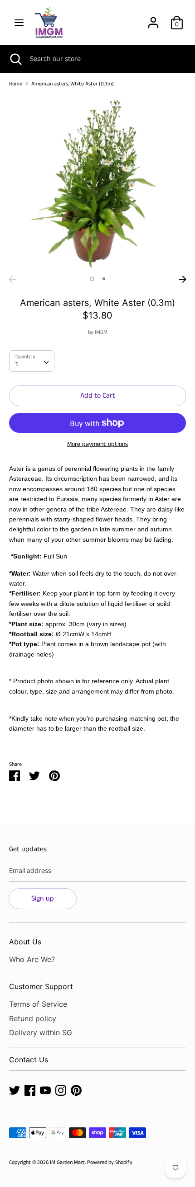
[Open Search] (15, 59)
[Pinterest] (76, 1090)
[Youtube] (45, 1090)
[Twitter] (14, 1090)
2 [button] (103, 278)
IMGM (101, 332)
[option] (97, 183)
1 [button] (92, 279)
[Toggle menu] (19, 22)
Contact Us (28, 1059)
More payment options (97, 444)
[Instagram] (60, 1090)
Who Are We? (32, 959)
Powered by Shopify (109, 1162)
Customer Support (41, 986)
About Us (25, 941)
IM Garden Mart (67, 1162)
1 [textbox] (16, 364)
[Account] (153, 19)
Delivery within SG (40, 1032)
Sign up (42, 898)
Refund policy (32, 1018)
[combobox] (31, 361)
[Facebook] (29, 1090)
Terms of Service (38, 1004)
